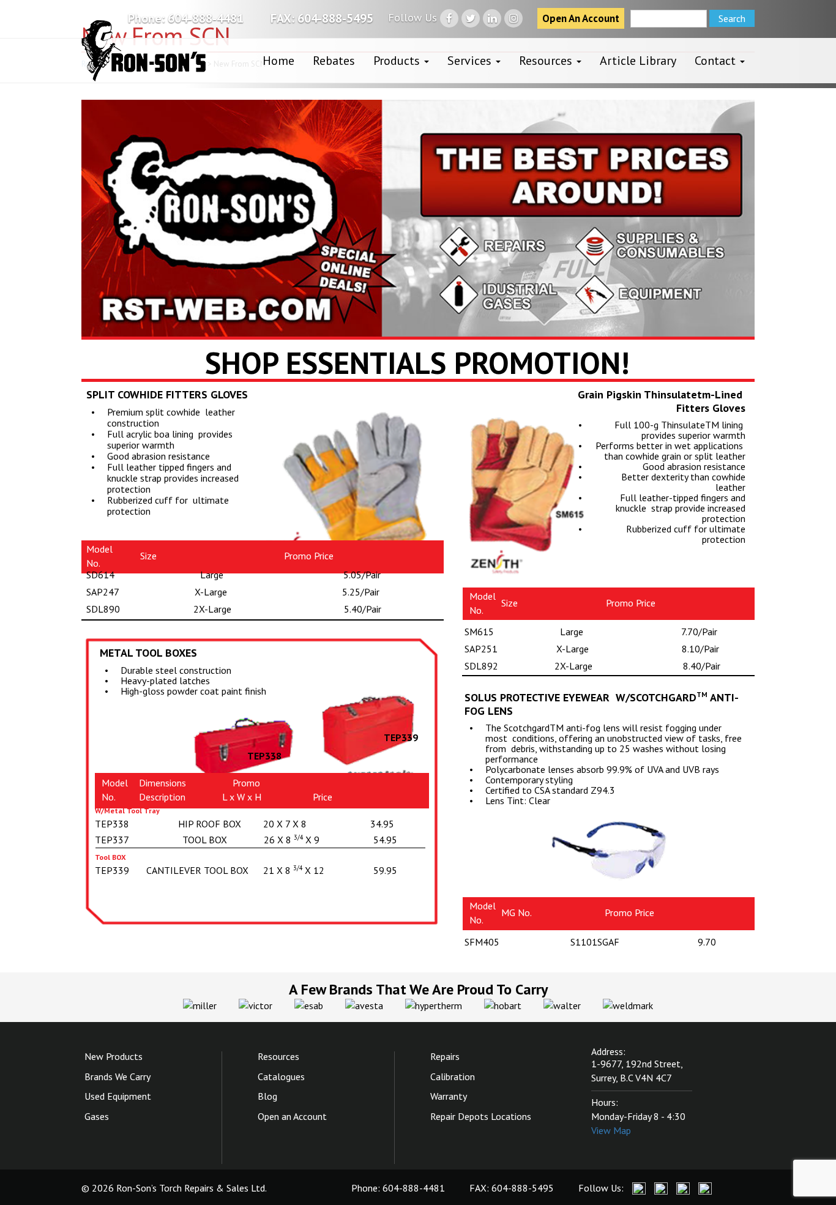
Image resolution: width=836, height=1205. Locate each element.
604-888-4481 (206, 18)
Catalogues (281, 1076)
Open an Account (292, 1116)
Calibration (452, 1076)
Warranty (448, 1096)
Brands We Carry (117, 1076)
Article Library (638, 61)
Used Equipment (117, 1096)
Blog (267, 1096)
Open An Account (580, 18)
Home (278, 61)
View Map (611, 1130)
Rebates (334, 61)
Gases (96, 1116)
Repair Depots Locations (480, 1116)
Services (471, 61)
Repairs (445, 1056)
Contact (717, 61)
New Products (113, 1056)
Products (398, 61)
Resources (547, 61)
